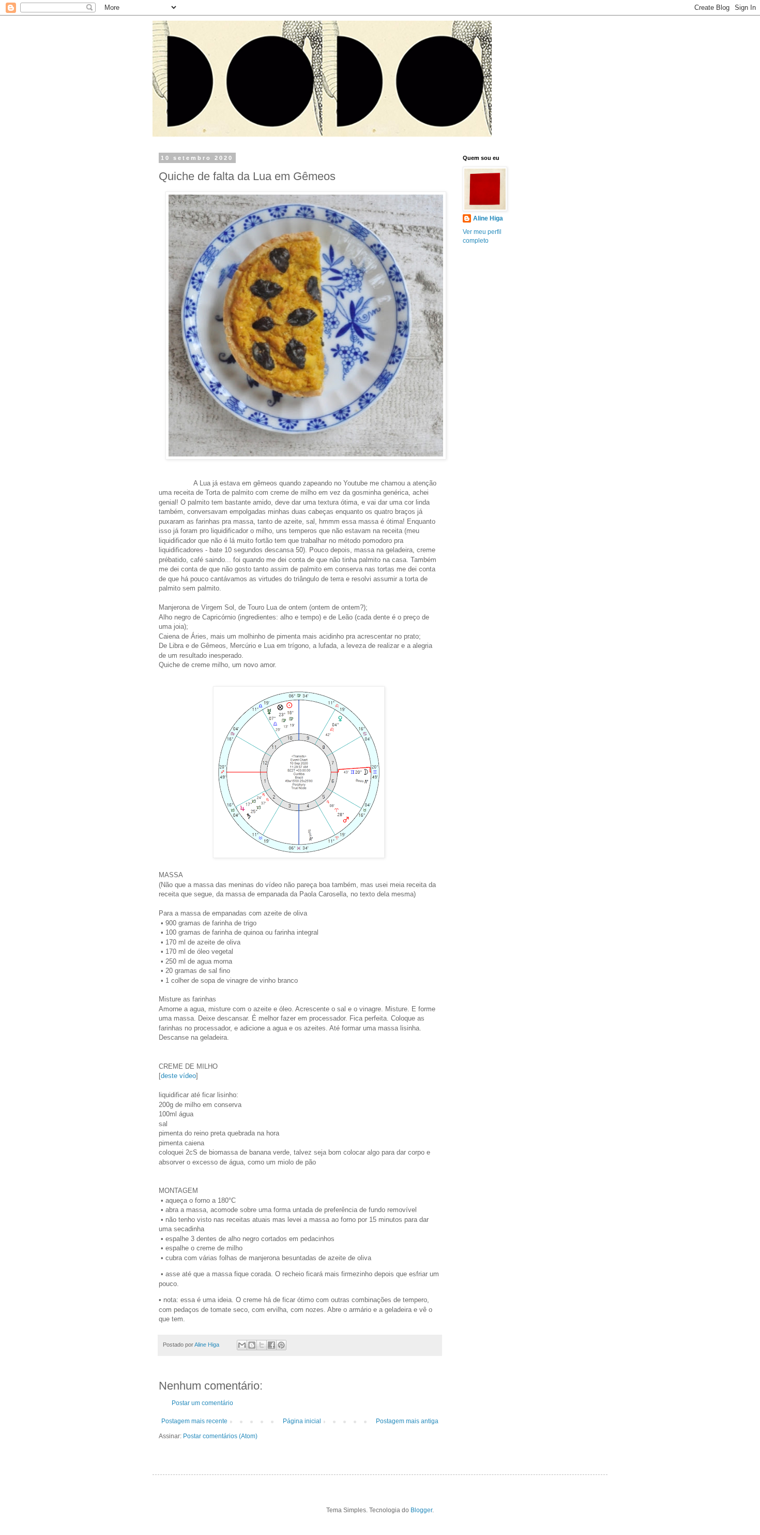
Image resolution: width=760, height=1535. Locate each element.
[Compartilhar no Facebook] (271, 1345)
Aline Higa (488, 218)
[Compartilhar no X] (261, 1345)
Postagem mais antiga (407, 1421)
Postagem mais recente (194, 1421)
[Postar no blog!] (252, 1345)
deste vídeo (178, 1076)
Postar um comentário (202, 1403)
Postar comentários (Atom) (220, 1436)
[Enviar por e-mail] (242, 1345)
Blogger (421, 1510)
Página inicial (302, 1421)
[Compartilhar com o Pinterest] (281, 1345)
